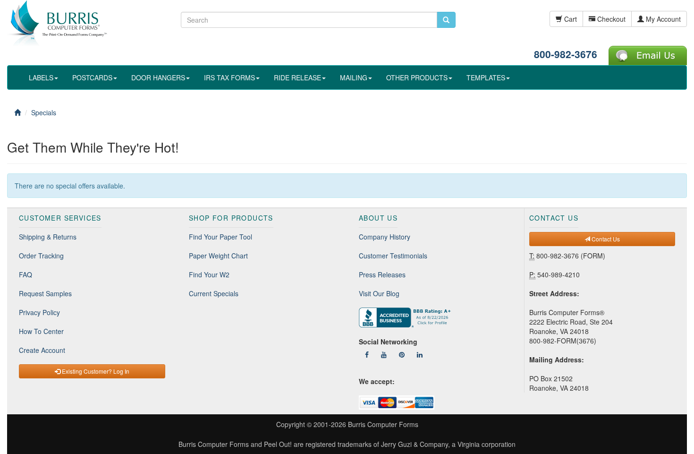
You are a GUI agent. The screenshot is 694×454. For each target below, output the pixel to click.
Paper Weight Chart (218, 255)
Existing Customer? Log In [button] (94, 371)
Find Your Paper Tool (220, 236)
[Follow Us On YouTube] (384, 354)
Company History (384, 236)
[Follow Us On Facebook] (367, 354)
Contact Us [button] (605, 239)
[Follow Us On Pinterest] (402, 354)
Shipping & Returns (47, 236)
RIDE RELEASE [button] (297, 77)
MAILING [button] (353, 77)
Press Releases (382, 274)
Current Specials (213, 293)
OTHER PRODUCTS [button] (417, 77)
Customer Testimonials (393, 255)
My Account (662, 19)
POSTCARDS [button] (92, 77)
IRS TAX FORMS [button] (229, 77)
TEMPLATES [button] (485, 77)
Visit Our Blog (379, 293)
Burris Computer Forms (383, 424)
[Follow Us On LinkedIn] (420, 354)
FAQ (25, 274)
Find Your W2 (209, 274)
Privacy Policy (39, 312)
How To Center (41, 331)
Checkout (610, 19)
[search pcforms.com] (446, 20)
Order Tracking (41, 255)
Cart (569, 19)
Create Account (42, 350)
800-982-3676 (565, 54)
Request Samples (45, 293)
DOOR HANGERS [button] (158, 77)
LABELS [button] (41, 77)
